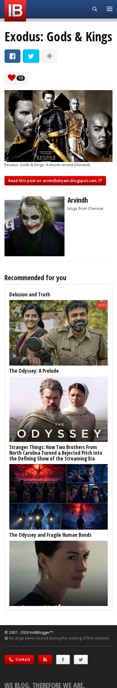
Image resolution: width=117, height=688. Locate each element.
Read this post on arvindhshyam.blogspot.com (53, 180)
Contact (23, 659)
